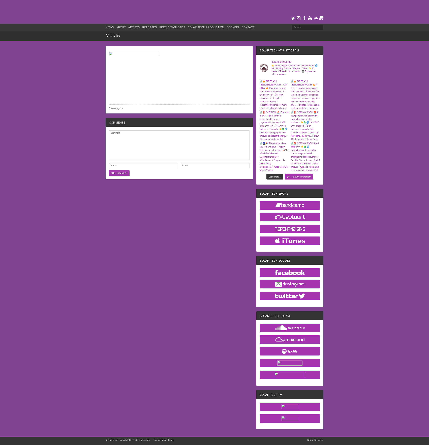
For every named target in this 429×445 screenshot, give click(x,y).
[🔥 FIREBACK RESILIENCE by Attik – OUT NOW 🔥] (274, 94)
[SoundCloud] (316, 18)
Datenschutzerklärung (163, 440)
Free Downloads (172, 27)
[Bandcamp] (321, 18)
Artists (134, 27)
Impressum (144, 440)
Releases (149, 27)
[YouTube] (310, 18)
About (121, 27)
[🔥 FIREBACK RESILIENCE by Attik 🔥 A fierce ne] (305, 94)
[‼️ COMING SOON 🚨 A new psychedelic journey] (305, 125)
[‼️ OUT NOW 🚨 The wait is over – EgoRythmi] (274, 125)
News (110, 27)
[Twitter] (293, 18)
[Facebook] (304, 18)
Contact (248, 27)
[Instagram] (299, 18)
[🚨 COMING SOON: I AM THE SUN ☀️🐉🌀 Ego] (305, 156)
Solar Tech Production (206, 27)
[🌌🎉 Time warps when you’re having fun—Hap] (274, 156)
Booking (233, 27)
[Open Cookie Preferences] (7, 441)
